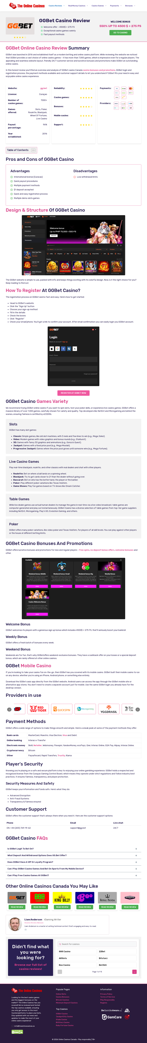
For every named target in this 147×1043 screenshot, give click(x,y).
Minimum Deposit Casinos (67, 1003)
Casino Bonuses (62, 997)
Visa (65, 735)
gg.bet (43, 88)
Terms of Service (107, 997)
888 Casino (64, 951)
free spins (84, 550)
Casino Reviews (55, 6)
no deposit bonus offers (102, 550)
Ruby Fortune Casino (65, 1025)
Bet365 (103, 965)
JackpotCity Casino (64, 1017)
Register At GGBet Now (73, 393)
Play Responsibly (107, 1000)
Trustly (61, 755)
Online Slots (61, 994)
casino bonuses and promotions (99, 70)
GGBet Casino (62, 1014)
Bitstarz (103, 958)
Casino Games (98, 6)
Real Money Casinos (76, 6)
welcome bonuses (124, 550)
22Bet (102, 951)
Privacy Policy (106, 994)
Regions (103, 1003)
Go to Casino (120, 32)
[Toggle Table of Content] (32, 150)
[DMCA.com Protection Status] (17, 1033)
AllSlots (63, 958)
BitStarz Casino (62, 1022)
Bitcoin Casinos (62, 1000)
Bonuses (129, 6)
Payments (114, 6)
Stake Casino (61, 1020)
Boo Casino (64, 965)
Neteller (38, 745)
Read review (17, 907)
